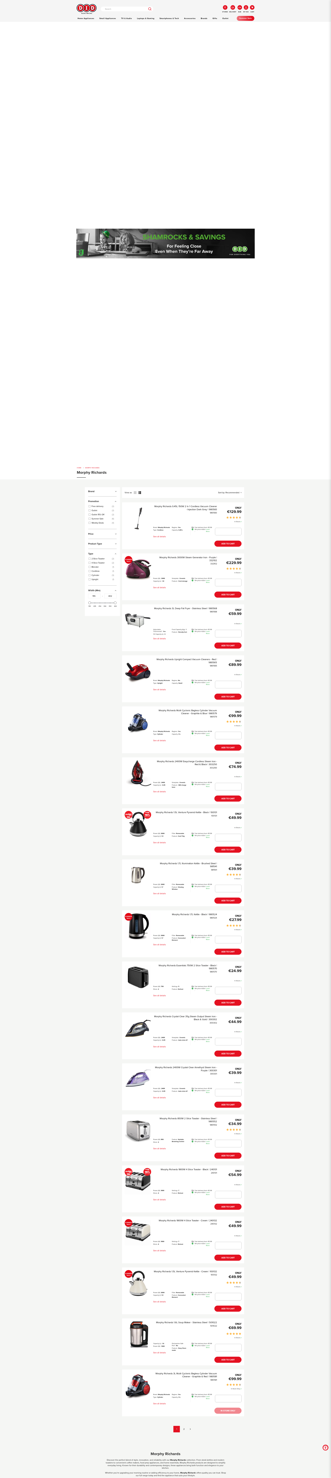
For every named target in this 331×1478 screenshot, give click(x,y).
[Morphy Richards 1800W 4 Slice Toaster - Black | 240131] (138, 1181)
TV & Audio (126, 18)
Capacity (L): (157, 581)
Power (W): (157, 578)
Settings (175, 986)
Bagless (174, 527)
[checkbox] (102, 506)
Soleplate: (175, 578)
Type (155, 530)
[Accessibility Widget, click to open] (325, 1448)
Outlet (225, 18)
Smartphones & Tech (169, 18)
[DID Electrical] (87, 9)
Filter (173, 833)
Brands (204, 18)
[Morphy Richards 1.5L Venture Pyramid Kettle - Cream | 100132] (138, 1283)
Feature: (175, 581)
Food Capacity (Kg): (178, 629)
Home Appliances (86, 18)
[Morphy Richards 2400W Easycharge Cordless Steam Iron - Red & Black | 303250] (138, 773)
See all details (159, 536)
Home (79, 468)
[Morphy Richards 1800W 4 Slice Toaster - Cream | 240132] (138, 1232)
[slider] (89, 603)
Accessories (190, 18)
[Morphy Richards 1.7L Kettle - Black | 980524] (138, 926)
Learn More (208, 530)
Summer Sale (245, 18)
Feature (174, 836)
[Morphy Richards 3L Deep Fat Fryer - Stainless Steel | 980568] (138, 620)
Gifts (215, 18)
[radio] (135, 492)
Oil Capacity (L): (158, 634)
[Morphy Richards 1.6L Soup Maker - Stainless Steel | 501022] (138, 1334)
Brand (155, 527)
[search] (149, 9)
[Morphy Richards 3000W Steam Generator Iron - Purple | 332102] (138, 569)
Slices (155, 989)
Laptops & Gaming (145, 18)
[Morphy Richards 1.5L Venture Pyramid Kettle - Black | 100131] (138, 824)
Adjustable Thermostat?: (157, 630)
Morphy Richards (92, 468)
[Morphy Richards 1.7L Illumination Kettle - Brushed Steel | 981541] (138, 875)
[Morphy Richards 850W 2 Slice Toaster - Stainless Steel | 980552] (138, 1130)
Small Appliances (107, 18)
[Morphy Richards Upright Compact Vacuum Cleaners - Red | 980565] (138, 671)
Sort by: (228, 492)
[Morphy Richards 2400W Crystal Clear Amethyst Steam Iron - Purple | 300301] (138, 1079)
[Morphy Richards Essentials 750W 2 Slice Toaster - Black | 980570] (138, 977)
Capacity (175, 530)
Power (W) (156, 833)
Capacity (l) (157, 836)
